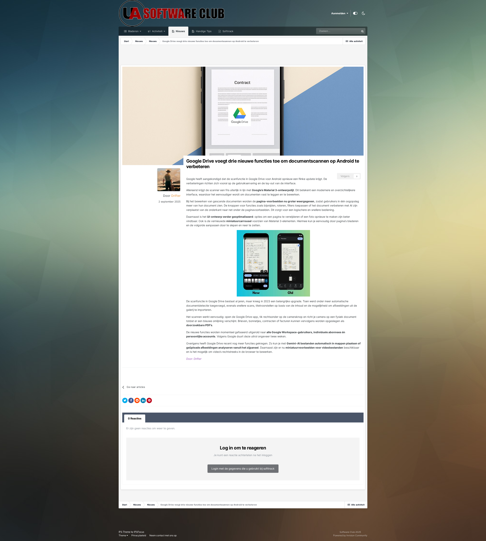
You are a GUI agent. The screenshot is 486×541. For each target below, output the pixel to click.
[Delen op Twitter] (125, 400)
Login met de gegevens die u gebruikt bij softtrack (243, 468)
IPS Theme (124, 531)
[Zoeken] (362, 31)
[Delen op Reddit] (137, 400)
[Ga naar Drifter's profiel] (168, 179)
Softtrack (227, 31)
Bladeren (133, 31)
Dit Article (349, 31)
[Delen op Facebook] (131, 400)
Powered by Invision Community (350, 535)
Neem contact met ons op (163, 535)
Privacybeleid (138, 535)
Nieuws (180, 31)
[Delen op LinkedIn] (143, 400)
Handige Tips (203, 31)
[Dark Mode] (363, 13)
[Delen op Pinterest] (149, 400)
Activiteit (157, 31)
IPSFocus (139, 531)
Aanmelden (338, 13)
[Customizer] (355, 13)
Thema (123, 535)
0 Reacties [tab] (134, 418)
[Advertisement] (243, 55)
